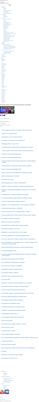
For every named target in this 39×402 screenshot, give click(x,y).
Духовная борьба (6, 24)
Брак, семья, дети (6, 34)
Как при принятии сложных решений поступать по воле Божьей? (18, 347)
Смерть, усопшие (6, 39)
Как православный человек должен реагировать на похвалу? (17, 147)
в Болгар (5, 8)
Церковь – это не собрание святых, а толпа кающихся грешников (18, 204)
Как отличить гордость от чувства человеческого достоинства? (18, 293)
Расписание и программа (8, 10)
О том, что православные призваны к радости (13, 201)
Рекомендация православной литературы (12, 300)
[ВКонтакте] (0, 115)
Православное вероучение (8, 23)
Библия (5, 21)
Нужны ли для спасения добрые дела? (11, 169)
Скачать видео (2, 118)
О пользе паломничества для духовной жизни (13, 289)
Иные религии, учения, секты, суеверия (10, 33)
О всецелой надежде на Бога (9, 250)
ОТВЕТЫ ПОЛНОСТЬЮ (7, 19)
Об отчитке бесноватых (8, 179)
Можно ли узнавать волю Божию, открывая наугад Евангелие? (18, 186)
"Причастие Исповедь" (7, 52)
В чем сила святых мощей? (9, 344)
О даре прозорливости (7, 341)
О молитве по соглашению (8, 45)
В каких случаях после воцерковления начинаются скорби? (17, 172)
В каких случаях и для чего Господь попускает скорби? (16, 211)
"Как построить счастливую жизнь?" (9, 50)
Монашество (6, 27)
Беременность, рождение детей (9, 36)
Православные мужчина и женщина (9, 35)
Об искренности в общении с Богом (11, 303)
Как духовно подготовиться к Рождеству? (12, 208)
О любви (4, 351)
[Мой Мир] (3, 115)
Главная (3, 6)
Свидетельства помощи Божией (9, 48)
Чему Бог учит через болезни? (9, 133)
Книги (5, 387)
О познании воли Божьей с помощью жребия (13, 306)
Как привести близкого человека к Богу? (12, 269)
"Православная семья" (7, 51)
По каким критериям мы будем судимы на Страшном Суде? (17, 198)
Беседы (3, 43)
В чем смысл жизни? (7, 320)
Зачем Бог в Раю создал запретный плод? (12, 276)
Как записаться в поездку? (8, 13)
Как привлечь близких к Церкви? (10, 272)
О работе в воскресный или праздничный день (14, 310)
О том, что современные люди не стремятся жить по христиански (18, 239)
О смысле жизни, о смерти (8, 330)
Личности (5, 31)
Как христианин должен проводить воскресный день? (15, 286)
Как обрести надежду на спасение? (11, 228)
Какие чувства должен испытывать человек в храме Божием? (17, 247)
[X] (4, 115)
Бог (4, 20)
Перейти (1, 126)
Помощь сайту (4, 53)
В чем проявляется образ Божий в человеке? (13, 262)
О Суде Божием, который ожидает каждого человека (15, 225)
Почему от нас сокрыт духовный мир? (11, 154)
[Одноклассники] (1, 115)
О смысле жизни (6, 279)
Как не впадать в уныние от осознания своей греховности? (17, 130)
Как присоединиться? (7, 49)
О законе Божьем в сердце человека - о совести (14, 324)
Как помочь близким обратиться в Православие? (14, 296)
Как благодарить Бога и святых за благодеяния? (14, 182)
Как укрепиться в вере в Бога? (9, 358)
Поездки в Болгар (6, 385)
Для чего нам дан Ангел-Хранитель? (11, 222)
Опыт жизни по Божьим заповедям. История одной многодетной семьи (20, 337)
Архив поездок (6, 11)
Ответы (3, 18)
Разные (5, 17)
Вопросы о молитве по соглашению (9, 46)
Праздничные (6, 16)
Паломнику (3, 7)
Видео (5, 9)
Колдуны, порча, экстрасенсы (8, 40)
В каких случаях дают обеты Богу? (10, 176)
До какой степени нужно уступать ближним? (13, 259)
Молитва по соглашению (6, 44)
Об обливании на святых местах (10, 313)
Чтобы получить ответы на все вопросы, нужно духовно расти (18, 150)
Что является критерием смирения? (11, 218)
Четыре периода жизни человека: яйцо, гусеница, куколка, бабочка (19, 215)
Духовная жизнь (6, 25)
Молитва (5, 28)
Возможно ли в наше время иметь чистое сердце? (14, 232)
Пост (4, 29)
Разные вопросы (6, 41)
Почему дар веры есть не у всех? (10, 143)
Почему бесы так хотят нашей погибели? (12, 137)
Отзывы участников (7, 12)
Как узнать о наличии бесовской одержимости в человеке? (17, 283)
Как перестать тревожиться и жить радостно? (13, 140)
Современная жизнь (7, 37)
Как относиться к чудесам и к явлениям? (12, 265)
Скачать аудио (7, 118)
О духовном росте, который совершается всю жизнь (15, 194)
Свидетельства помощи (7, 381)
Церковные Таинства (7, 22)
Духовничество (6, 26)
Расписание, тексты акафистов (9, 380)
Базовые (5, 15)
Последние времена (7, 38)
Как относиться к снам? (8, 327)
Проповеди (3, 14)
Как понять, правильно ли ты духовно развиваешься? (15, 235)
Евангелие (3, 42)
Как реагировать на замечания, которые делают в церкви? (16, 165)
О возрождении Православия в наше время (13, 317)
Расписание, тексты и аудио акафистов (10, 47)
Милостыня (5, 30)
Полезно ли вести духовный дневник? (11, 157)
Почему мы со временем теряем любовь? (12, 354)
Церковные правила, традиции (8, 32)
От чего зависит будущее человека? (11, 334)
